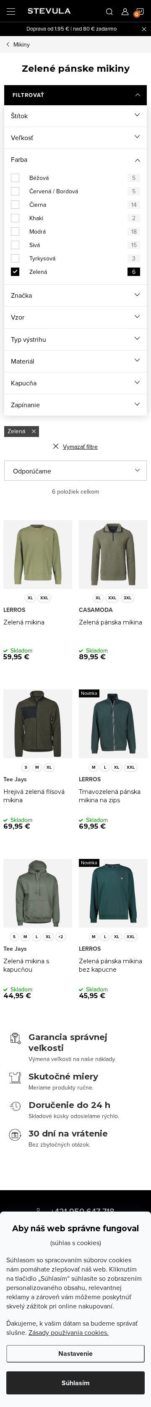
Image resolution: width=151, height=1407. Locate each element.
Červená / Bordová (82, 191)
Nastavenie (75, 1353)
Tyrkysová (82, 258)
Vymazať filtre (80, 446)
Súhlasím (76, 1383)
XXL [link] (44, 598)
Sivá (83, 245)
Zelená (82, 272)
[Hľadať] (109, 11)
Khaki (82, 218)
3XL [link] (127, 598)
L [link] (105, 767)
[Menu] (11, 11)
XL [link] (30, 598)
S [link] (26, 767)
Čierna (83, 204)
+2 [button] (60, 937)
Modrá (83, 231)
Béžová (82, 178)
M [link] (37, 767)
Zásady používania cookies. (69, 1332)
